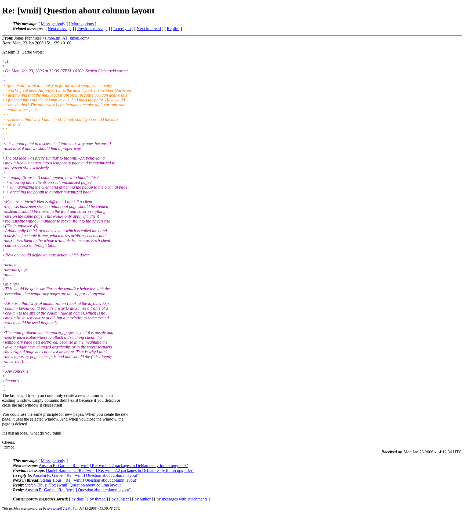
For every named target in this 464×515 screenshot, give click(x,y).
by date (77, 499)
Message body (53, 24)
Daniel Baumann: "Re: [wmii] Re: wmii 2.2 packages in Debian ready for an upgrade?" (120, 470)
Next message (59, 28)
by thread (98, 499)
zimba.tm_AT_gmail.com (66, 38)
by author (143, 499)
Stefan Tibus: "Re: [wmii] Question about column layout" (89, 480)
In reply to (122, 28)
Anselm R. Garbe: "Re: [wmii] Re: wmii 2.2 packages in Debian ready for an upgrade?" (113, 465)
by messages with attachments (182, 499)
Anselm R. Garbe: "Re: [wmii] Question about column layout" (86, 475)
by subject (120, 499)
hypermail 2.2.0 (58, 508)
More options (82, 24)
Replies (173, 28)
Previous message (92, 28)
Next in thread (149, 28)
